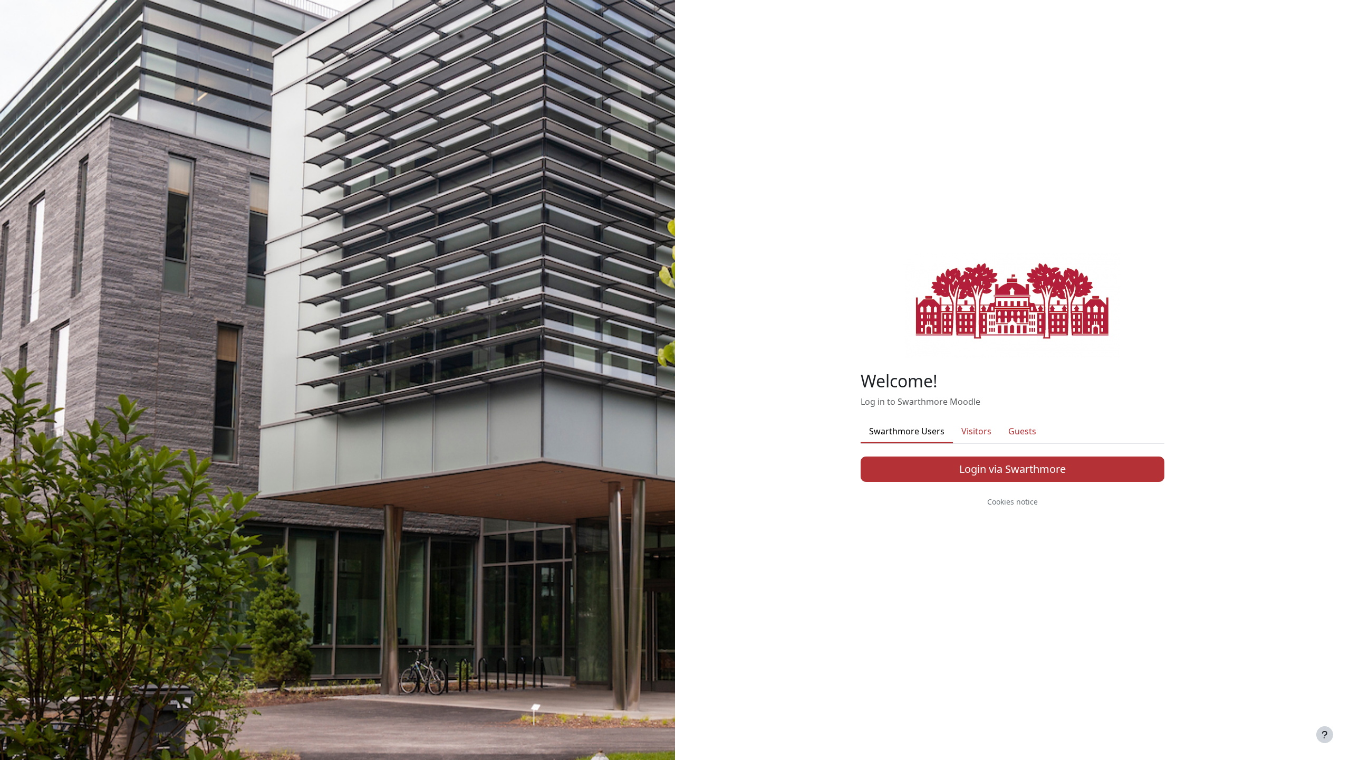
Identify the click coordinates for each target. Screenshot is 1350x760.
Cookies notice (1012, 502)
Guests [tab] (1022, 431)
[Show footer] (1324, 734)
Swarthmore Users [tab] (906, 431)
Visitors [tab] (976, 431)
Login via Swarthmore (1012, 469)
